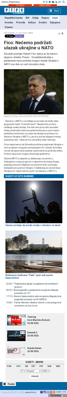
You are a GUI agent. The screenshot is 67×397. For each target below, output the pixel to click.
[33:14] (16, 335)
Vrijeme (9, 27)
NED (58, 366)
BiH (27, 18)
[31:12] (16, 351)
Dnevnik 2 (32, 332)
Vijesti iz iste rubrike (19, 176)
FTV (64, 392)
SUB (49, 366)
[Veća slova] (62, 33)
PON (9, 366)
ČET (33, 366)
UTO (18, 366)
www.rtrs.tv (30, 392)
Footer (11, 384)
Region (45, 18)
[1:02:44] (16, 320)
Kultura (32, 22)
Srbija (35, 18)
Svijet (55, 18)
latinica (5, 2)
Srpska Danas (34, 348)
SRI (26, 366)
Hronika (9, 22)
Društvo (43, 22)
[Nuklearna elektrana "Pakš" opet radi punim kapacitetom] (33, 250)
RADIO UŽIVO (45, 5)
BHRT (59, 392)
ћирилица (15, 2)
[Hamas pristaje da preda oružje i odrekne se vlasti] (33, 200)
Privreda (20, 22)
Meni (56, 10)
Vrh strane (56, 395)
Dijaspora (55, 22)
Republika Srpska (14, 18)
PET (41, 366)
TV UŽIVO (20, 5)
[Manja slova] (59, 33)
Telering (31, 317)
